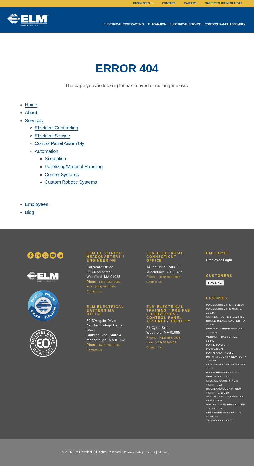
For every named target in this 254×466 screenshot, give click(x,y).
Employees (36, 204)
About (31, 112)
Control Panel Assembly (225, 24)
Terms (150, 452)
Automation (156, 24)
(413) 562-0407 (105, 286)
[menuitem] (143, 3)
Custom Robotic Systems (71, 182)
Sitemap (163, 452)
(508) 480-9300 (110, 344)
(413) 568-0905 (110, 281)
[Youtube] (53, 255)
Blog (29, 212)
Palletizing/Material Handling (74, 166)
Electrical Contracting (124, 24)
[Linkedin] (60, 255)
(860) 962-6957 (169, 276)
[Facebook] (30, 255)
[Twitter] (45, 255)
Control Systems (62, 174)
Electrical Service (185, 24)
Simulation (55, 158)
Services (34, 120)
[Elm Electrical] (43, 279)
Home (31, 104)
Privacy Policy (134, 452)
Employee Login (219, 260)
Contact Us (94, 291)
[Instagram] (38, 255)
